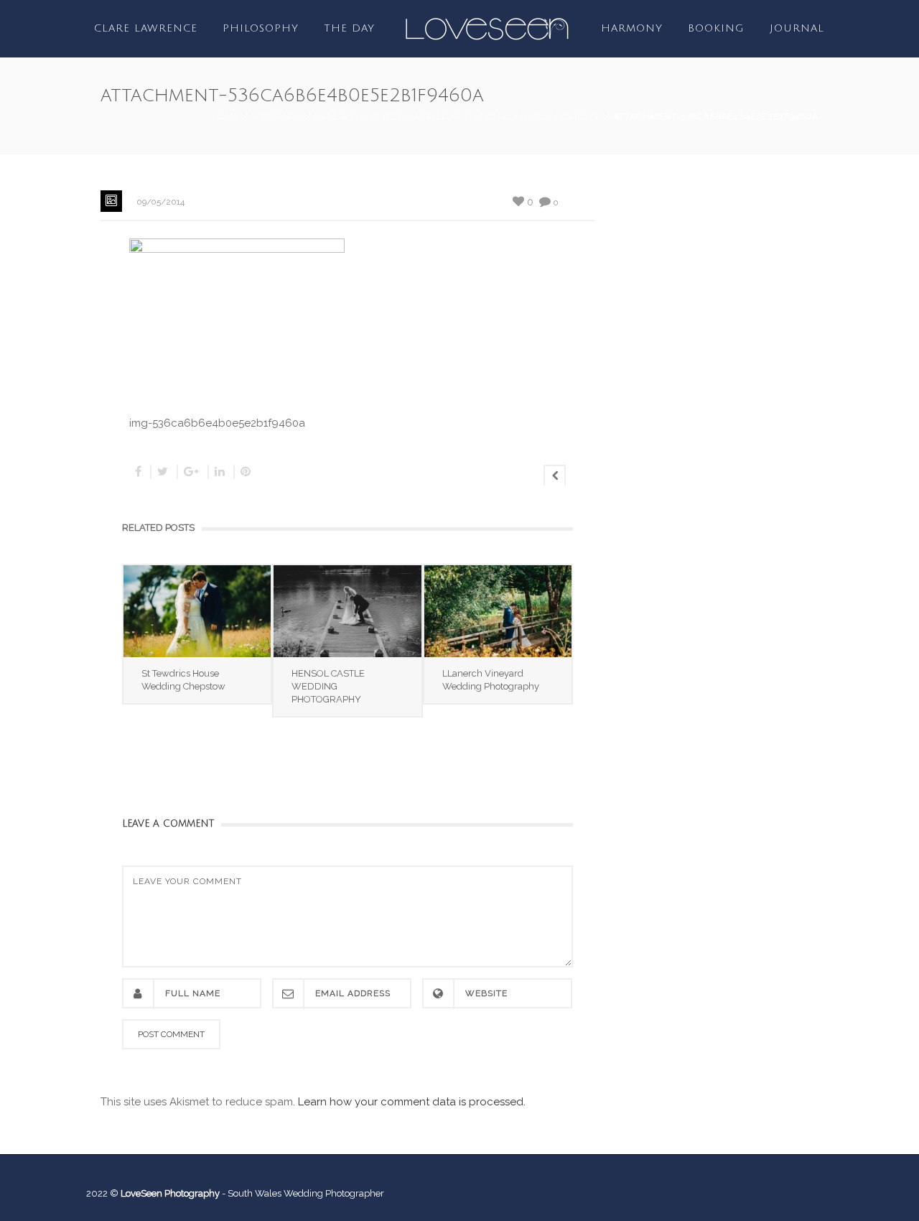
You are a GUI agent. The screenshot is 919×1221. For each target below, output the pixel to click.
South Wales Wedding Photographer (306, 1193)
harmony (632, 28)
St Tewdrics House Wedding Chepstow (183, 680)
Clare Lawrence (145, 28)
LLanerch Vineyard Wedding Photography (490, 680)
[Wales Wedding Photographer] (487, 28)
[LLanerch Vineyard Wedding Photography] (498, 611)
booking (716, 28)
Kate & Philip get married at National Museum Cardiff (458, 116)
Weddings (277, 116)
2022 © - (157, 1193)
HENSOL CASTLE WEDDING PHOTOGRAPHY (328, 686)
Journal (797, 28)
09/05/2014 (160, 202)
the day (349, 28)
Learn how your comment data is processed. (412, 1101)
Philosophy (261, 28)
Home (226, 116)
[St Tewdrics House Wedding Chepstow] (197, 611)
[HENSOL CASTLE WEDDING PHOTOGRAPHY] (347, 611)
